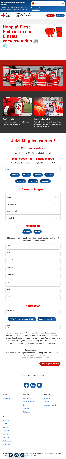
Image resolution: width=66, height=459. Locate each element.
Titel (8, 252)
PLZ (8, 282)
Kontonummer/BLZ (47, 319)
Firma (37, 231)
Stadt (9, 289)
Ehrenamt (26, 405)
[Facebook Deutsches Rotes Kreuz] (26, 385)
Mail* (8, 297)
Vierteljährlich (12, 211)
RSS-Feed (6, 434)
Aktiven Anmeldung (29, 402)
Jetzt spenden (9, 119)
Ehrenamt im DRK (42, 119)
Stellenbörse (27, 408)
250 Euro (33, 181)
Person (27, 231)
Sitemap (5, 427)
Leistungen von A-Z (50, 405)
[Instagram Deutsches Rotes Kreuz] (33, 385)
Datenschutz (6, 444)
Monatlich (10, 218)
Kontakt (5, 424)
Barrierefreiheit (7, 441)
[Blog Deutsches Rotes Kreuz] (39, 385)
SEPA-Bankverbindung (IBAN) (22, 319)
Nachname (10, 267)
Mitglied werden (28, 398)
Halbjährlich (11, 204)
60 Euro (38, 174)
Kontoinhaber (11, 310)
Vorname (10, 260)
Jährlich (10, 197)
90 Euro (49, 174)
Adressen (6, 420)
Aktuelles (46, 402)
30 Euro (26, 174)
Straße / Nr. (10, 274)
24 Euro (15, 174)
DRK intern (6, 437)
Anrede (9, 245)
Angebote (47, 398)
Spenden (50, 15)
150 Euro (20, 181)
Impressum (6, 431)
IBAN (8, 325)
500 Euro (45, 181)
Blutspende (26, 412)
